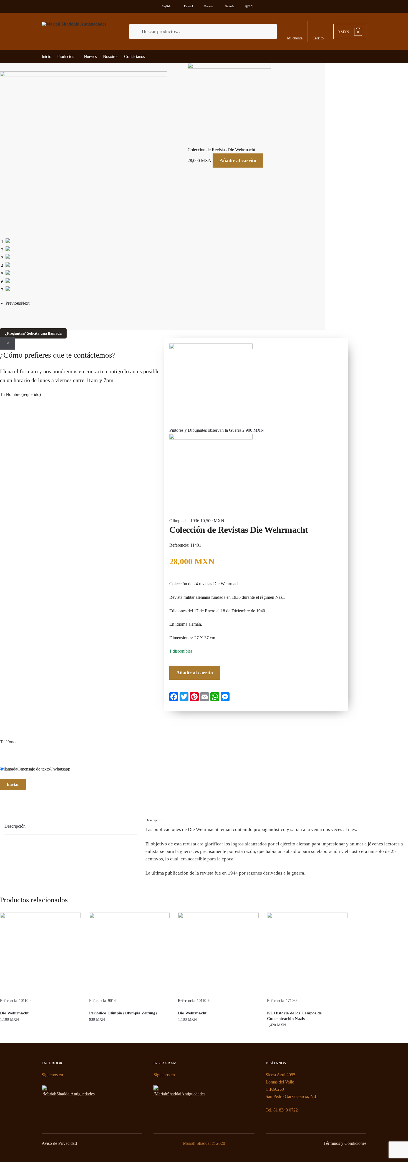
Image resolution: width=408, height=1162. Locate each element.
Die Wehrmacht (14, 1013)
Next (25, 303)
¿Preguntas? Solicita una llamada (33, 333)
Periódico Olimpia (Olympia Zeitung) (123, 1013)
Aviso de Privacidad (59, 1143)
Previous (13, 303)
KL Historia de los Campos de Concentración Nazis (294, 1016)
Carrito (318, 38)
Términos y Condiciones (344, 1143)
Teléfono (8, 741)
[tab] (70, 826)
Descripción (15, 826)
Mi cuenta (295, 38)
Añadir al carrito (238, 160)
